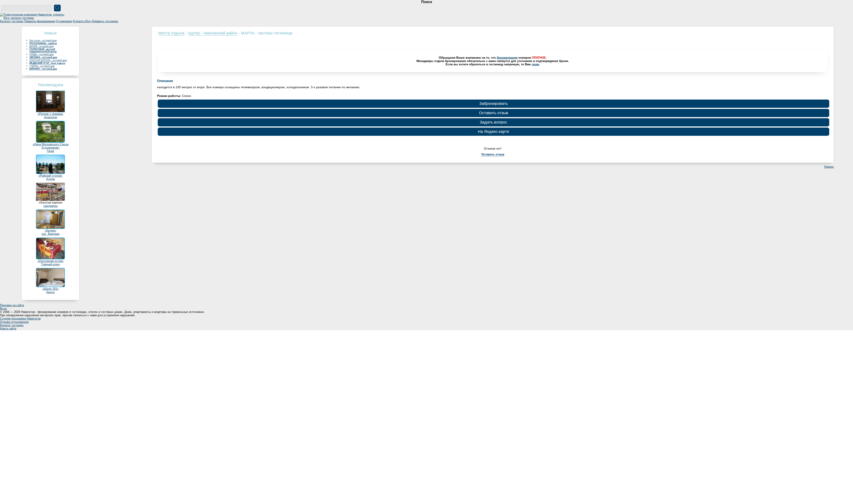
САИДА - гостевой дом (41, 54)
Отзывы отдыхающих (14, 322)
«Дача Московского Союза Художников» (50, 146)
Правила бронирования (39, 21)
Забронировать (493, 103)
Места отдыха (171, 33)
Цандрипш (51, 206)
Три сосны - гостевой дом (43, 40)
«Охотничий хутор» (51, 261)
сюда (535, 64)
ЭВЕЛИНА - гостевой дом (43, 57)
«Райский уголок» (50, 175)
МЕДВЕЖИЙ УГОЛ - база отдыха (47, 63)
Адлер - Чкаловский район (212, 33)
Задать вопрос (493, 122)
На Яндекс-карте (493, 131)
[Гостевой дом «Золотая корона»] (50, 200)
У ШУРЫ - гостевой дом (42, 66)
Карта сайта (8, 328)
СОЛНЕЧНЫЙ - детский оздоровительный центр (43, 50)
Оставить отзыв (493, 113)
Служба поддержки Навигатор (20, 318)
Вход (3, 308)
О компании (64, 21)
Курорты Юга (82, 21)
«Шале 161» (50, 288)
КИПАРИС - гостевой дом (43, 69)
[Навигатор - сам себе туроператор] (33, 18)
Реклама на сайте (12, 305)
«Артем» (50, 230)
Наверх (829, 166)
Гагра (50, 151)
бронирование (507, 57)
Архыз (50, 292)
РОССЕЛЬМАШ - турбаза (43, 43)
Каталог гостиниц (11, 21)
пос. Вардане (51, 234)
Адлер (50, 179)
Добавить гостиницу (105, 21)
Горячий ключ (50, 264)
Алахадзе (50, 117)
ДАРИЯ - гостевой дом (41, 46)
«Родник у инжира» (50, 114)
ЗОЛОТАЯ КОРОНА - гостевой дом (48, 60)
